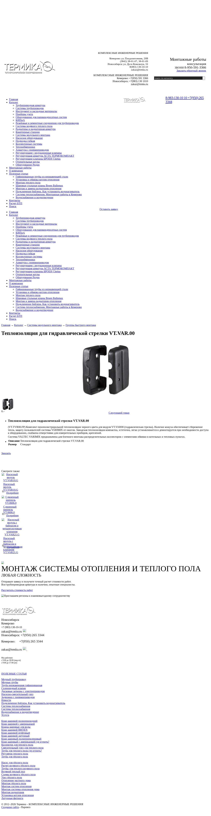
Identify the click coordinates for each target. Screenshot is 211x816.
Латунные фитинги (12, 798)
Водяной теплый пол (13, 771)
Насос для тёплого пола (14, 762)
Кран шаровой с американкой (18, 724)
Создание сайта (10, 807)
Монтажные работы (20, 167)
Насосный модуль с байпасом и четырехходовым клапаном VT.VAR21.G (12, 545)
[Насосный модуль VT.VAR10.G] (11, 480)
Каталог (13, 102)
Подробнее (12, 492)
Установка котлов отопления (17, 795)
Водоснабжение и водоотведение (20, 712)
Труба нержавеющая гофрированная (21, 685)
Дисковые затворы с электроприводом (23, 691)
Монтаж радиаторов (12, 792)
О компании (16, 170)
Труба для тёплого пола (14, 756)
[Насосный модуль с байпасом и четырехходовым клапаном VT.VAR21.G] (12, 534)
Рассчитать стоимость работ (17, 590)
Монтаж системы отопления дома (20, 789)
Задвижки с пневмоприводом (18, 697)
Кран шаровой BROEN (14, 729)
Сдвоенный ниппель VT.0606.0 (9, 509)
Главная (5, 325)
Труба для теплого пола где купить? (21, 750)
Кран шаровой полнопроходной (19, 721)
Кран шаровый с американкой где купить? (25, 741)
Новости (6, 700)
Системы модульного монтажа (44, 325)
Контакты (14, 200)
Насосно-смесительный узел (17, 694)
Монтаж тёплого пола (13, 783)
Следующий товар (119, 412)
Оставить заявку (109, 209)
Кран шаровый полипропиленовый (21, 738)
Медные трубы (9, 682)
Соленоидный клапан (13, 688)
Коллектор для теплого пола (17, 744)
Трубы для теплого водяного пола (20, 768)
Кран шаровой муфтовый (15, 732)
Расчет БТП (15, 203)
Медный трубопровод (13, 679)
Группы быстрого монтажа (81, 325)
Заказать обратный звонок (191, 70)
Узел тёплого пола (11, 777)
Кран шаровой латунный (15, 735)
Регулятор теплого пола (14, 753)
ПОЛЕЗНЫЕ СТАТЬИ (14, 673)
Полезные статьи (18, 173)
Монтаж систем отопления (16, 786)
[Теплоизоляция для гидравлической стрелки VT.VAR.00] (105, 370)
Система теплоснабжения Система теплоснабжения (15, 707)
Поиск (12, 206)
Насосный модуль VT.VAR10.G (10, 487)
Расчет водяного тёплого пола (18, 765)
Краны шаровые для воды (15, 726)
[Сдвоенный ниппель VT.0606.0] (11, 503)
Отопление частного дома (16, 780)
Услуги (5, 715)
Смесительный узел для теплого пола (22, 747)
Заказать (6, 453)
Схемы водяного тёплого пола (18, 774)
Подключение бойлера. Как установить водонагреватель (33, 703)
